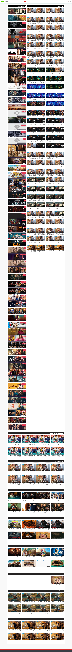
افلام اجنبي (61, 517)
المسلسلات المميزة (21, 6)
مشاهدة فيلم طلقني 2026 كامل (59, 556)
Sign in (6, 1)
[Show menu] (70, 1)
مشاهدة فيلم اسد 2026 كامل (17, 556)
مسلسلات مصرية (60, 489)
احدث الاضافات (61, 6)
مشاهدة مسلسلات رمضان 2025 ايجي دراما (56, 433)
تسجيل (2, 1)
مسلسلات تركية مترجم (59, 590)
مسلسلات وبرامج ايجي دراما (59, 461)
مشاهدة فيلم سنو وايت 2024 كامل (31, 556)
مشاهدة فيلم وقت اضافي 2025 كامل (45, 556)
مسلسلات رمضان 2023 (59, 574)
